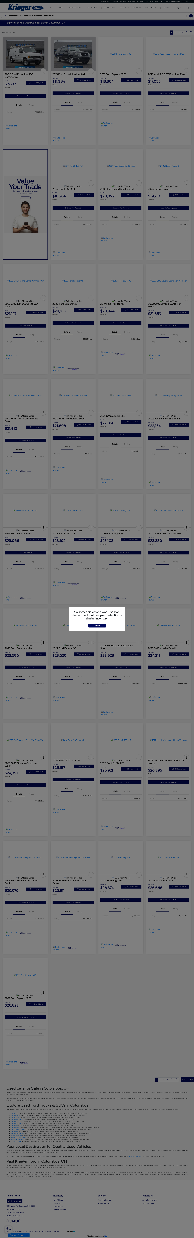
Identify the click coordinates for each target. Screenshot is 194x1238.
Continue (97, 625)
